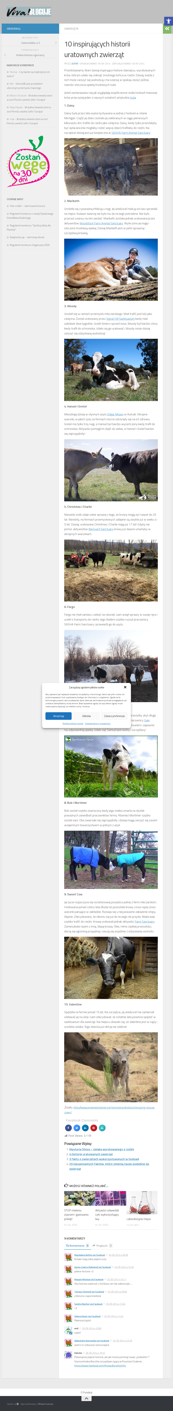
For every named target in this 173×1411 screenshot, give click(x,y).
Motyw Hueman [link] (45, 1404)
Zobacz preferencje (114, 716)
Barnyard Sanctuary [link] (101, 529)
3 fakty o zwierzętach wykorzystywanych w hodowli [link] (104, 1159)
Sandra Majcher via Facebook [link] (88, 1304)
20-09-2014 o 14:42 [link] (113, 1316)
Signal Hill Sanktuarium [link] (120, 318)
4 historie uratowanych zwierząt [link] (91, 1154)
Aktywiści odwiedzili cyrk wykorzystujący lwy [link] (107, 1214)
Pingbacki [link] (104, 1246)
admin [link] (74, 63)
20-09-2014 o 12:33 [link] (115, 1304)
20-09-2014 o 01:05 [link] (124, 1267)
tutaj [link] (133, 97)
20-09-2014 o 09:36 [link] (117, 1291)
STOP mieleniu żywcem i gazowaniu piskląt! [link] (76, 1214)
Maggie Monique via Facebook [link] (88, 1279)
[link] (168, 21)
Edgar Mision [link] (115, 414)
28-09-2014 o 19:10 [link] (95, 1353)
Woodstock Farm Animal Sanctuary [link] (101, 223)
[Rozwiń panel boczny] (167, 29)
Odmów (86, 716)
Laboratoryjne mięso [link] (139, 1219)
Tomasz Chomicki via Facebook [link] (89, 1291)
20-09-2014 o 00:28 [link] (118, 1255)
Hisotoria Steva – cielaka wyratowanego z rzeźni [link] (101, 1149)
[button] (125, 687)
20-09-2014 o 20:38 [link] (91, 1328)
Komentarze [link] (79, 1246)
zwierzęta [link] (71, 29)
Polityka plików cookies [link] (73, 723)
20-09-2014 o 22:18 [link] (122, 1340)
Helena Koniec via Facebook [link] (87, 1316)
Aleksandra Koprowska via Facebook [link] (91, 1340)
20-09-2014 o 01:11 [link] (116, 1279)
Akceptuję (58, 716)
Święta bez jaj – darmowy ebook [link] (27, 237)
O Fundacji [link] (86, 1392)
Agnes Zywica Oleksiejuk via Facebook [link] (92, 1267)
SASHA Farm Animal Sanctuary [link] (131, 132)
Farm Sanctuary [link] (144, 921)
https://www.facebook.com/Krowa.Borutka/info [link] (100, 1366)
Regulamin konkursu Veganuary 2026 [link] (30, 245)
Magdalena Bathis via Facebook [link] (89, 1255)
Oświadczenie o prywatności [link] (98, 723)
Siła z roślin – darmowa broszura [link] (27, 206)
